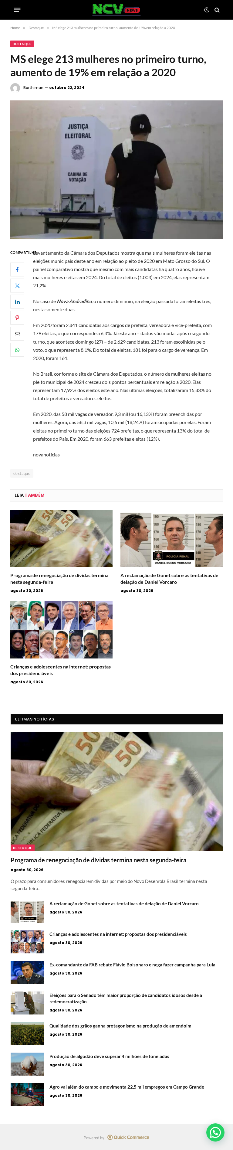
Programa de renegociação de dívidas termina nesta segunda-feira (59, 578)
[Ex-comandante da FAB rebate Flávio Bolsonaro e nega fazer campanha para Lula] (27, 972)
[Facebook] (17, 269)
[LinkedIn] (17, 302)
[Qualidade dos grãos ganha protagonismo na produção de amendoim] (27, 1033)
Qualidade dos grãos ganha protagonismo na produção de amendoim (120, 1025)
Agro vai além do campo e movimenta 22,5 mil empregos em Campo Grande (126, 1087)
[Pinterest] (17, 318)
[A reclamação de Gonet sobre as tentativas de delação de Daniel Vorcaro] (171, 538)
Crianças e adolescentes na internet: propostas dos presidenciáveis (60, 670)
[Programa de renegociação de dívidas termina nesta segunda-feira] (61, 538)
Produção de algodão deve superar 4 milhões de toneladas (109, 1056)
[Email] (17, 334)
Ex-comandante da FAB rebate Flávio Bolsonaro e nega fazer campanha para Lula (132, 964)
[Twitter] (17, 285)
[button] (215, 1132)
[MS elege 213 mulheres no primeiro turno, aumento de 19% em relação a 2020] (116, 169)
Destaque (22, 43)
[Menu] (17, 10)
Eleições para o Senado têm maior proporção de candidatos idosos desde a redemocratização (125, 998)
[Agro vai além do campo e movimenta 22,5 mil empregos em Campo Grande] (27, 1094)
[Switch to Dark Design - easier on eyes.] (207, 10)
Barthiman (33, 87)
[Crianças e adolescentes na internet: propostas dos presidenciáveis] (61, 630)
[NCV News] (117, 10)
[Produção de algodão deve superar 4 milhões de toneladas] (27, 1064)
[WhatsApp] (17, 350)
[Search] (216, 10)
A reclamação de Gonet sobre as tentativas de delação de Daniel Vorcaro (169, 578)
